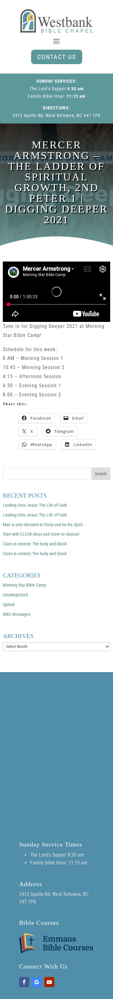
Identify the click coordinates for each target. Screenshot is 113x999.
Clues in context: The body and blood (35, 543)
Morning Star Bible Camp (24, 585)
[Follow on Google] (37, 982)
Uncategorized (15, 594)
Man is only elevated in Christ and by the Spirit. (43, 524)
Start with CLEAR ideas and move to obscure (41, 534)
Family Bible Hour (46, 96)
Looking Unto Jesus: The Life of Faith (35, 505)
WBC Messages (16, 614)
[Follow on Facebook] (24, 982)
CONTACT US (56, 57)
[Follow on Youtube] (49, 982)
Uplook (9, 604)
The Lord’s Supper (48, 88)
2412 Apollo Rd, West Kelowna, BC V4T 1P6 (56, 115)
